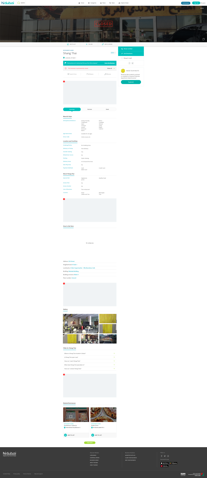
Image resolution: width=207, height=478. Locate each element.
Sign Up (196, 3)
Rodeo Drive (94, 425)
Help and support (38, 474)
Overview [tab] (71, 109)
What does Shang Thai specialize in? (74, 365)
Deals (113, 3)
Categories (93, 3)
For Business (186, 3)
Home (82, 3)
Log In (203, 3)
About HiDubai (94, 463)
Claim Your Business (131, 458)
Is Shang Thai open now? (71, 357)
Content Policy (6, 474)
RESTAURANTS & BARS (68, 423)
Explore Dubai (124, 3)
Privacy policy (16, 474)
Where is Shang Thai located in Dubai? (75, 353)
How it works (94, 465)
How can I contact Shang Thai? (72, 369)
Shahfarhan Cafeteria (70, 425)
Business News (94, 460)
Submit (131, 82)
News (104, 3)
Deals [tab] (107, 109)
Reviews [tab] (89, 109)
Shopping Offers (94, 458)
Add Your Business (130, 460)
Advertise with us (130, 455)
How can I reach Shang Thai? (72, 361)
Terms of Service (27, 474)
